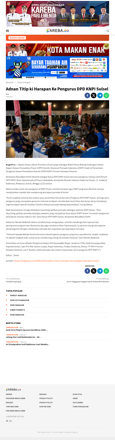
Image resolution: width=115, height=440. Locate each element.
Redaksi (43, 394)
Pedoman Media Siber (15, 398)
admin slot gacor (13, 363)
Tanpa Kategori (12, 327)
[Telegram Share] (100, 95)
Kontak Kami (45, 406)
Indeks (9, 394)
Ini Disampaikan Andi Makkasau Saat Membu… (28, 344)
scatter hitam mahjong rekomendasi (21, 351)
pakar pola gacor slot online (17, 374)
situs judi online (12, 367)
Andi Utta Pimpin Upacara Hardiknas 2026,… (27, 330)
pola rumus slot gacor (15, 359)
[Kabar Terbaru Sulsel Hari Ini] (57, 30)
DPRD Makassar (17, 305)
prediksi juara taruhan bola (17, 378)
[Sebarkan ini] (87, 95)
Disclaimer (78, 402)
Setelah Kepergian (13, 280)
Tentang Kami (12, 406)
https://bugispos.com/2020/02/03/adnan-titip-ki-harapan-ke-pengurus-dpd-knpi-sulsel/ (56, 260)
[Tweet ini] (93, 95)
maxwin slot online (13, 355)
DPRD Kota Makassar (19, 300)
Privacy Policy (46, 398)
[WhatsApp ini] (106, 95)
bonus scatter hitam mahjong (18, 370)
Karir (75, 398)
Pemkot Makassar (18, 295)
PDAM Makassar (17, 315)
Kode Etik (77, 394)
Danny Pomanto (17, 310)
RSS (10, 421)
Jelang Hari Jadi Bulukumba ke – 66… (23, 337)
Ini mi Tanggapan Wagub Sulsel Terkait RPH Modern (88, 280)
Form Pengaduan (80, 406)
